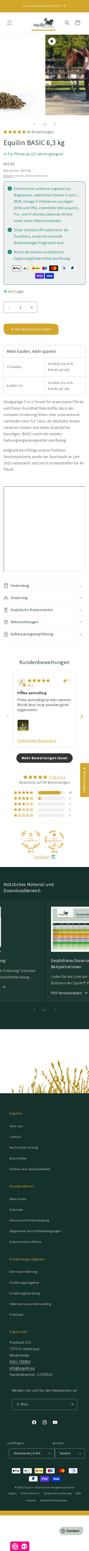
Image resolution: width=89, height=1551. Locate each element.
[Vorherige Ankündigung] (9, 6)
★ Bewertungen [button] (84, 780)
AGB (78, 1493)
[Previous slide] (7, 716)
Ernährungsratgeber (24, 1282)
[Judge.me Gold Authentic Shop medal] (30, 839)
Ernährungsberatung (24, 1293)
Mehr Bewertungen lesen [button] (44, 757)
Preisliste (16, 1314)
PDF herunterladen (66, 993)
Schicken (16, 1209)
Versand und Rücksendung (29, 1220)
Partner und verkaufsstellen (29, 1169)
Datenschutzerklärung (57, 1493)
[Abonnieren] (71, 1404)
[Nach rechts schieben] (55, 124)
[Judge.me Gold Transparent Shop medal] (54, 839)
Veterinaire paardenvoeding (30, 1304)
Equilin (28, 1487)
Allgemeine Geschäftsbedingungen (35, 1231)
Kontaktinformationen (53, 1500)
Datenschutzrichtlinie (25, 1242)
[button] (9, 23)
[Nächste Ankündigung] (80, 6)
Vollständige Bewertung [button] (36, 740)
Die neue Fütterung (23, 1271)
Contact (15, 1137)
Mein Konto (17, 1199)
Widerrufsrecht (30, 1493)
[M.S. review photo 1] (23, 725)
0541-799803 (20, 1361)
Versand (8, 175)
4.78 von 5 (57, 777)
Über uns (16, 1126)
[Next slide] (81, 716)
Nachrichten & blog (23, 1147)
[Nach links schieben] (34, 124)
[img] (39, 680)
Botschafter (18, 1158)
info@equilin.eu (22, 1368)
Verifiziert (42, 857)
